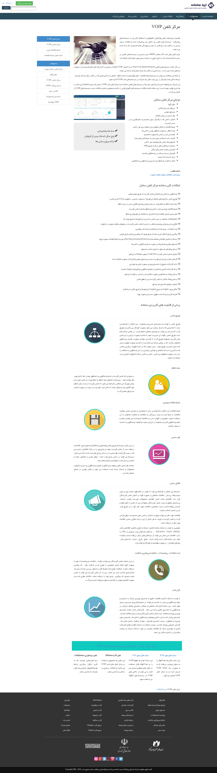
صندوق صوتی (160, 710)
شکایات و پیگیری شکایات (156, 720)
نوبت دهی (161, 730)
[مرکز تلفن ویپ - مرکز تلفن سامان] (99, 108)
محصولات (194, 16)
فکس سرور (53, 91)
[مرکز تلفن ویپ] (95, 51)
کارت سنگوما (97, 720)
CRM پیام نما (53, 102)
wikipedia (160, 689)
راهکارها (180, 16)
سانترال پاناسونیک (53, 96)
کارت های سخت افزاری (125, 700)
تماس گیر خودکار (159, 725)
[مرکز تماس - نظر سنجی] (159, 455)
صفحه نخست (207, 16)
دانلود (154, 16)
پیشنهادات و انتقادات (158, 715)
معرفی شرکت (118, 16)
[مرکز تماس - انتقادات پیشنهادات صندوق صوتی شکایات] (159, 571)
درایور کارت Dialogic (94, 725)
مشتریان (144, 16)
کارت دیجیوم (97, 715)
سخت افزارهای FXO (168, 655)
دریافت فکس (128, 720)
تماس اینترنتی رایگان (24, 3)
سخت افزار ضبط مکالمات (53, 55)
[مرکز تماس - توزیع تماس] (94, 333)
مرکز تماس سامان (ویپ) (53, 69)
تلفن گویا (53, 74)
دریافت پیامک (128, 730)
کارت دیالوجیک (96, 705)
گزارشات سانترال (127, 705)
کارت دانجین (97, 710)
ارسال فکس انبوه (127, 715)
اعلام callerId (97, 700)
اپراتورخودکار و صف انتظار (156, 705)
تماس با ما (132, 16)
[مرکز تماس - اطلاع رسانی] (94, 501)
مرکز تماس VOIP (53, 44)
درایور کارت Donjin (95, 730)
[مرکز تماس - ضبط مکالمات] (94, 420)
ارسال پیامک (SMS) (53, 86)
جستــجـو (6, 8)
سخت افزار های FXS (140, 655)
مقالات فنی (167, 16)
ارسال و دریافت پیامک (125, 725)
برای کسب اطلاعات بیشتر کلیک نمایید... (164, 175)
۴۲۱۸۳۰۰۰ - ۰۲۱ (7, 3)
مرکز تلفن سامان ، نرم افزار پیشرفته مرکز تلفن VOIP (127, 646)
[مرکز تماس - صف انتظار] (159, 386)
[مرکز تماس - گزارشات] (94, 608)
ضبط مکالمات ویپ (53, 50)
